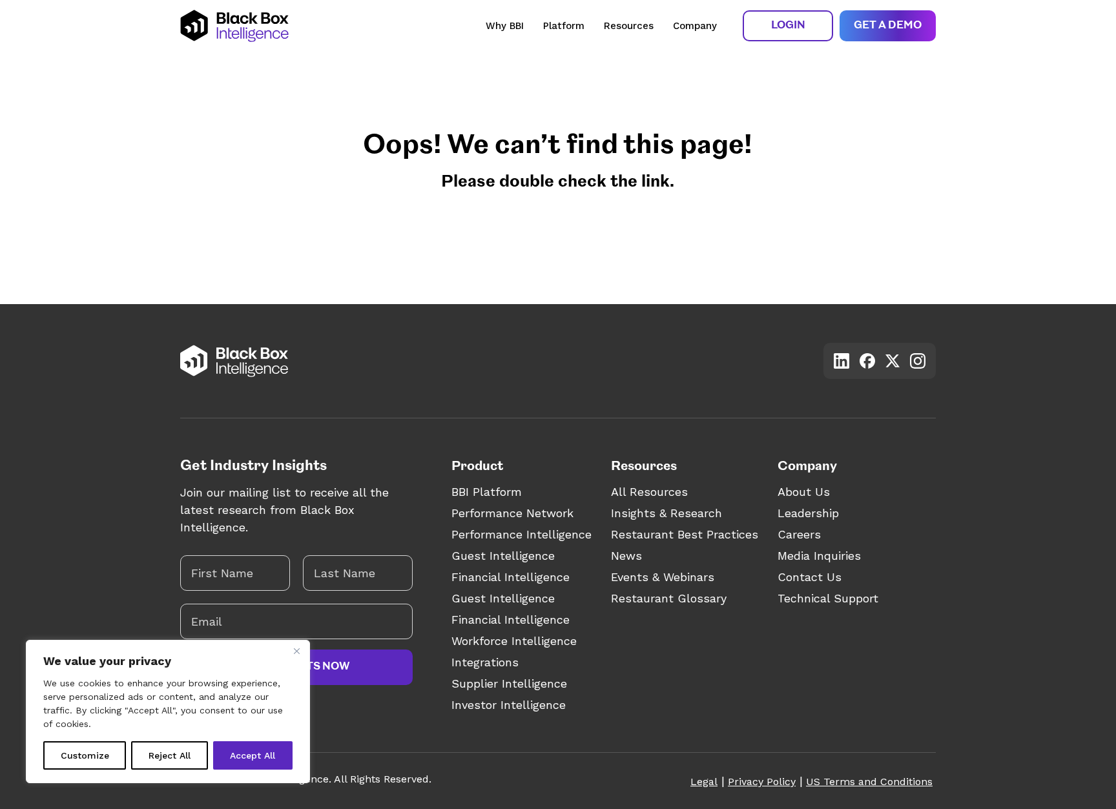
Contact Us (810, 577)
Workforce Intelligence (514, 641)
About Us (804, 491)
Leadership (808, 513)
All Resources (649, 491)
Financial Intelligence (510, 577)
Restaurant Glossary (669, 598)
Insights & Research (666, 513)
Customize (85, 755)
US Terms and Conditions (869, 781)
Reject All (170, 755)
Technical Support (828, 598)
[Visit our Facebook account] (867, 361)
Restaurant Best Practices (684, 534)
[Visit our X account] (892, 360)
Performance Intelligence (521, 534)
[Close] (296, 651)
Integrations (485, 662)
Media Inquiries (819, 555)
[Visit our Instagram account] (917, 361)
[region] (168, 711)
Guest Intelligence (503, 555)
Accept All (252, 755)
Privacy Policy (762, 781)
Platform (563, 26)
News (626, 555)
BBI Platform (486, 491)
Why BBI (505, 26)
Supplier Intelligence (509, 683)
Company (695, 26)
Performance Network (512, 513)
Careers (799, 534)
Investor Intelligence (508, 705)
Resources (629, 26)
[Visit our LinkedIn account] (841, 361)
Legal (704, 781)
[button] (788, 25)
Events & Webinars (662, 577)
